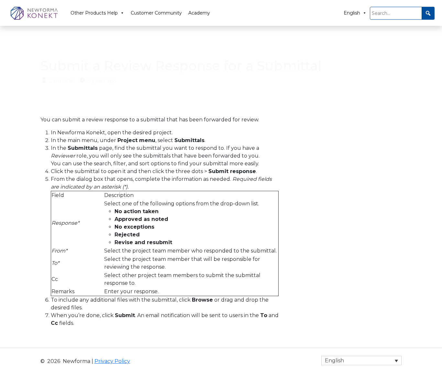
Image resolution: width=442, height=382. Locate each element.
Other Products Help (94, 13)
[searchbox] (402, 13)
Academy (199, 13)
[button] (428, 13)
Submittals (136, 44)
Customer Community (156, 13)
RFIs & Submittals (89, 44)
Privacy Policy (112, 361)
